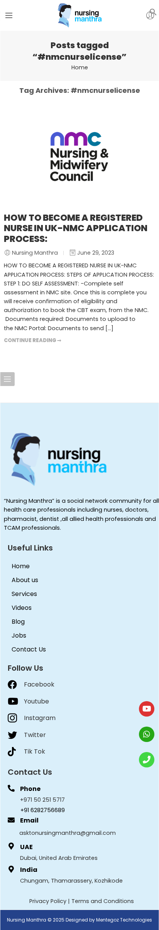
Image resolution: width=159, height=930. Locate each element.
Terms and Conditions (102, 901)
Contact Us (29, 649)
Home (79, 67)
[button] (153, 11)
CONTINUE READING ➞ (32, 340)
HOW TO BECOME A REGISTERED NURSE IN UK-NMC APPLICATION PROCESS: (75, 228)
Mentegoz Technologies (124, 920)
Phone (30, 788)
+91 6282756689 (42, 810)
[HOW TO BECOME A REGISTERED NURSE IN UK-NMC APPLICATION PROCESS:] (79, 156)
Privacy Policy (47, 901)
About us (25, 580)
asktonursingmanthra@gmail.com (67, 833)
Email (29, 820)
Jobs (19, 635)
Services (24, 593)
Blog (18, 621)
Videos (22, 607)
